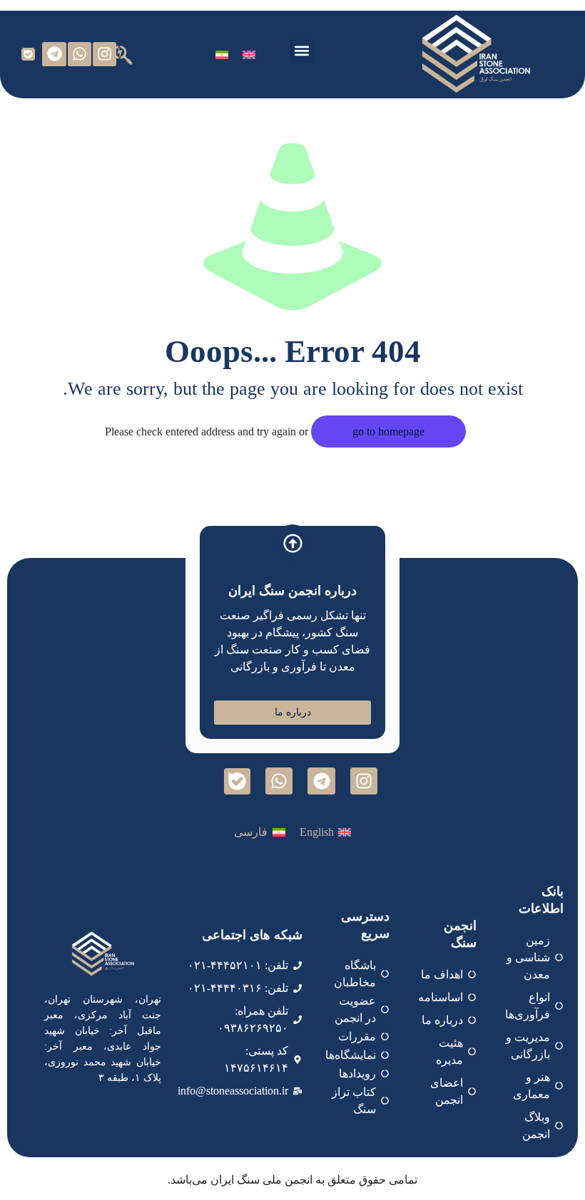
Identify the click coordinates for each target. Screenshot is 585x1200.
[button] (302, 51)
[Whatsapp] (80, 54)
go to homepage (388, 431)
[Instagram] (105, 54)
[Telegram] (54, 54)
